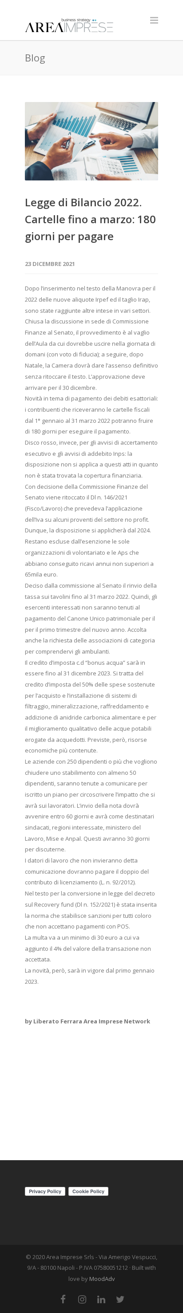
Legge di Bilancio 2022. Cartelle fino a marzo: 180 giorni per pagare (90, 219)
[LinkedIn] (101, 1299)
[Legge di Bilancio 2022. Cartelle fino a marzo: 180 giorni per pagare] (91, 141)
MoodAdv (102, 1279)
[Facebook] (63, 1299)
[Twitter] (120, 1299)
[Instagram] (82, 1299)
